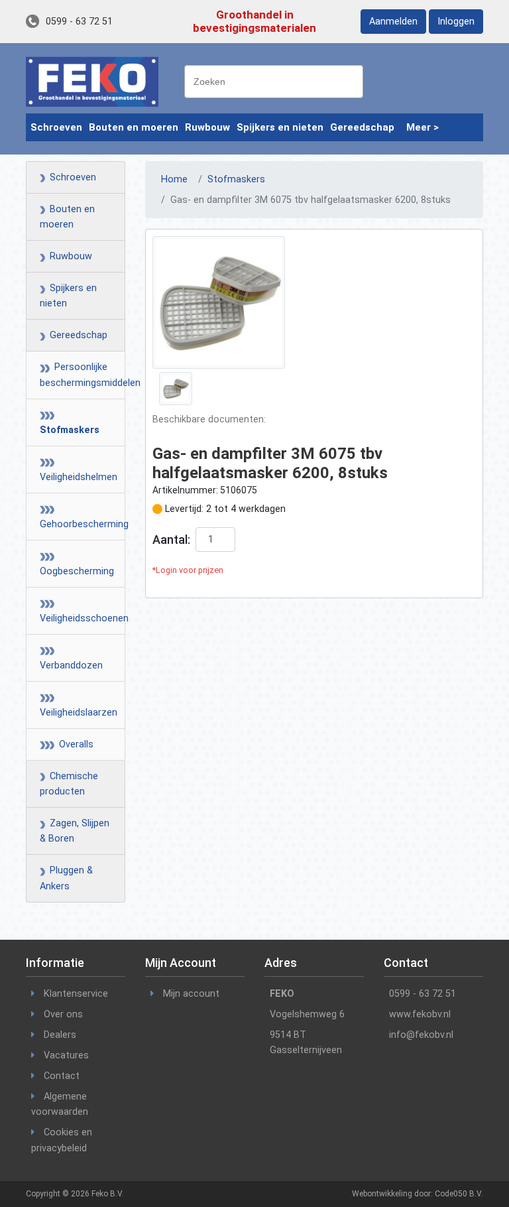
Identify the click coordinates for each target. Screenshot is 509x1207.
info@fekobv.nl (421, 1035)
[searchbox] (277, 80)
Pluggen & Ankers (66, 878)
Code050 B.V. (459, 1193)
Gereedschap (362, 127)
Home (174, 179)
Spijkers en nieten (280, 127)
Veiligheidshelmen (75, 469)
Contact (62, 1076)
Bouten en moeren (133, 127)
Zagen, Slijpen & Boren (74, 831)
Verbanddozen (71, 658)
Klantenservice (76, 993)
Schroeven (56, 127)
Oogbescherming (75, 563)
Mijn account (191, 993)
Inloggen (456, 21)
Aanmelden (393, 21)
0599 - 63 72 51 (79, 21)
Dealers (60, 1035)
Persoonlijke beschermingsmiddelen (75, 374)
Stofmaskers (69, 422)
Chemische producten (69, 784)
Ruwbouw (207, 127)
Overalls (72, 744)
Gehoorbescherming (75, 516)
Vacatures (66, 1055)
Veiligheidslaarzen (75, 705)
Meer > (422, 127)
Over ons (63, 1014)
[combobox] (273, 81)
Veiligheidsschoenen (75, 611)
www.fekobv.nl (420, 1014)
